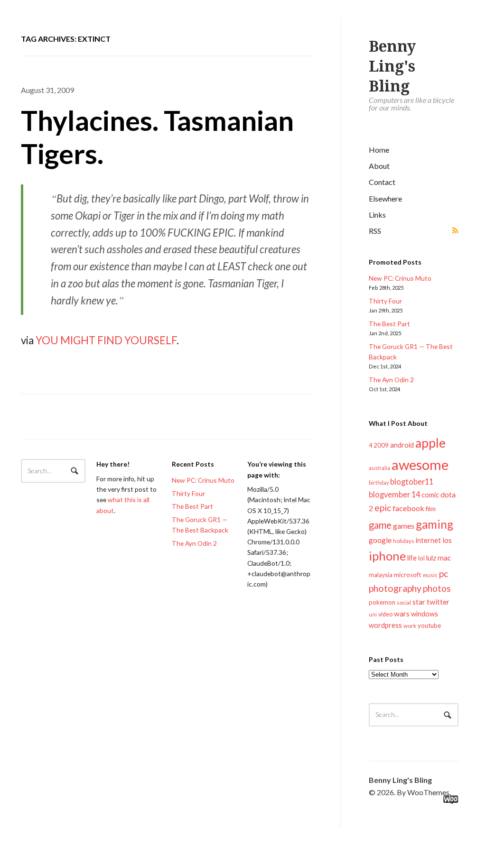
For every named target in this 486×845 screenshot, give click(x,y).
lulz (431, 557)
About (379, 165)
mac (444, 557)
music (430, 575)
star (418, 601)
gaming (434, 524)
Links (377, 214)
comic (430, 495)
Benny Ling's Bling (392, 66)
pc (443, 573)
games (403, 525)
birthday (379, 482)
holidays (403, 540)
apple (430, 442)
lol (421, 558)
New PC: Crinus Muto (400, 278)
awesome (420, 464)
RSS (375, 230)
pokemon (382, 602)
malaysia (381, 575)
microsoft (407, 575)
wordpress (385, 625)
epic (382, 507)
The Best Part (389, 324)
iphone (387, 556)
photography (395, 588)
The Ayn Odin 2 (391, 380)
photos (437, 588)
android (402, 445)
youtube (429, 625)
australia (379, 468)
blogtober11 (411, 481)
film (431, 509)
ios (447, 540)
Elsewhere (385, 198)
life (412, 557)
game (380, 525)
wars (402, 613)
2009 (381, 445)
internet (428, 540)
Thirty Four (385, 301)
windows (424, 614)
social (404, 602)
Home (379, 149)
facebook (408, 508)
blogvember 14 (394, 494)
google (380, 539)
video (385, 614)
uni (373, 614)
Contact (382, 181)
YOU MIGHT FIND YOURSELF (106, 340)
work (409, 625)
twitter (438, 601)
